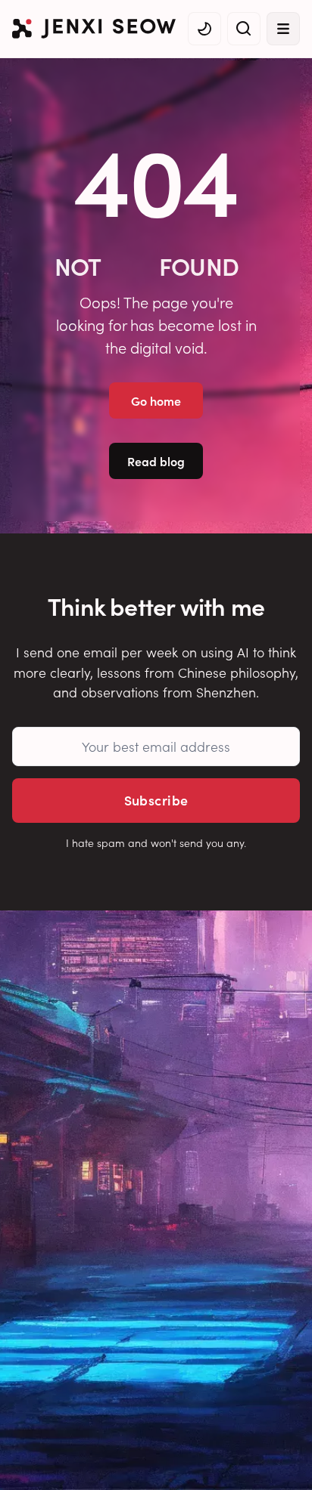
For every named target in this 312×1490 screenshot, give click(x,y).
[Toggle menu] (283, 28)
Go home (156, 400)
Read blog (156, 461)
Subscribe (156, 799)
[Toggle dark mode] (204, 28)
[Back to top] (282, 1456)
